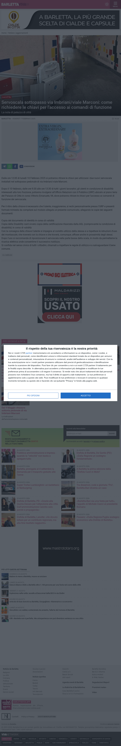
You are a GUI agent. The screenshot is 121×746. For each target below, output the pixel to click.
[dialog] (60, 373)
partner (29, 353)
